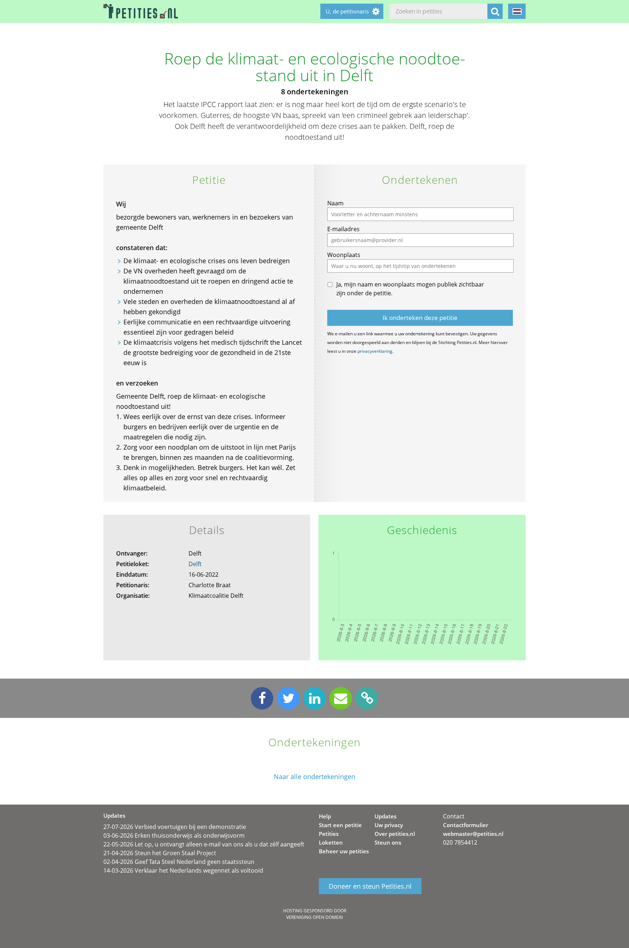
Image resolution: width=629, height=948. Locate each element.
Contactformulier (465, 825)
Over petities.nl (395, 833)
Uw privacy (389, 825)
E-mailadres (343, 229)
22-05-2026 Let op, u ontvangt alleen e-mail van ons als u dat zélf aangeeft (203, 844)
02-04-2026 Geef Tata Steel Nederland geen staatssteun (178, 862)
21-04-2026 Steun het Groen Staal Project (159, 853)
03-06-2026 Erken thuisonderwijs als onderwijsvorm (174, 836)
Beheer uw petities (344, 851)
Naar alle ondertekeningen (314, 777)
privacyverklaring (374, 351)
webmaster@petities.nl (473, 833)
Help (325, 816)
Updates (385, 816)
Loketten (331, 842)
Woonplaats (343, 255)
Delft (195, 564)
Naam (335, 203)
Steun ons (388, 842)
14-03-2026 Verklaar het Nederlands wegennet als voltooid (183, 870)
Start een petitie (340, 825)
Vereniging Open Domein (314, 917)
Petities (329, 833)
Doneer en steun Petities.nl (370, 886)
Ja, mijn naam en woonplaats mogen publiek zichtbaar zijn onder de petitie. (410, 288)
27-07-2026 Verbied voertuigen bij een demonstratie (174, 827)
